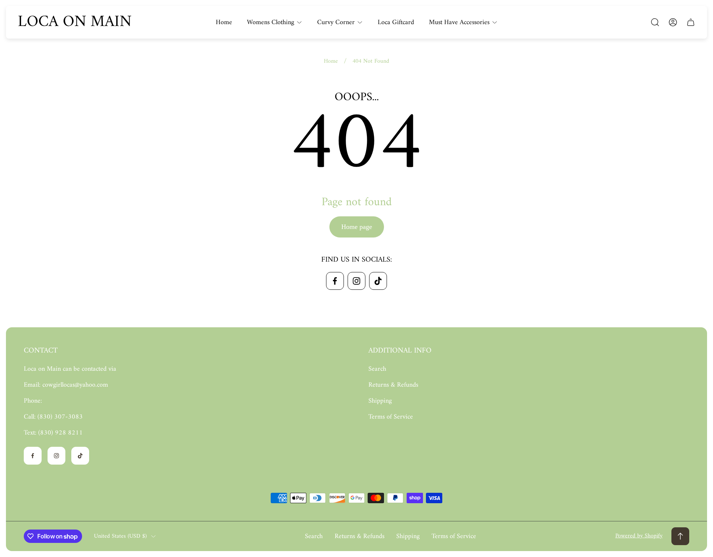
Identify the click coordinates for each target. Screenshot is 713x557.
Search (377, 369)
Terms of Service (390, 417)
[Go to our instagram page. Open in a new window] (356, 281)
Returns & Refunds (393, 385)
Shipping (380, 401)
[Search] (655, 22)
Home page (356, 226)
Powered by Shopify (638, 536)
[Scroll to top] (680, 536)
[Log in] (673, 22)
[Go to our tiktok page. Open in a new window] (378, 281)
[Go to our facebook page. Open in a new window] (335, 281)
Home (331, 61)
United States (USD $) (120, 536)
